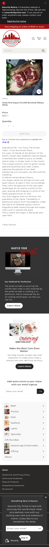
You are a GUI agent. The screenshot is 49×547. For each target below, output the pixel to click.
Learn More (13, 305)
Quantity (7, 121)
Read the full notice (16, 21)
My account (7, 489)
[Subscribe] (39, 528)
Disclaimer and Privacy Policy (16, 475)
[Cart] (39, 38)
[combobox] (24, 50)
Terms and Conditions (12, 478)
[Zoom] (39, 91)
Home (5, 98)
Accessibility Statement (13, 485)
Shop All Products (10, 482)
